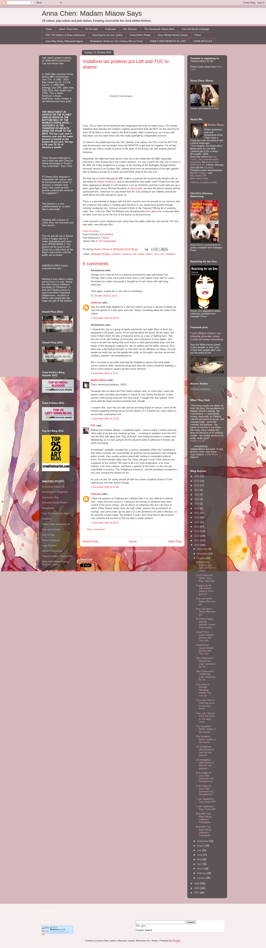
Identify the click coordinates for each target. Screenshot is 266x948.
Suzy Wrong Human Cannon (173, 35)
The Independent (107, 241)
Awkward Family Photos (54, 502)
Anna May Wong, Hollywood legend (64, 41)
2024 (197, 481)
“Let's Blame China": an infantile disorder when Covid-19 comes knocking (206, 336)
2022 (197, 490)
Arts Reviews (130, 29)
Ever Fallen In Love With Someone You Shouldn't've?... (205, 777)
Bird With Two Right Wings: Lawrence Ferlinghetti (204, 818)
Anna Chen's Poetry (140, 35)
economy (126, 254)
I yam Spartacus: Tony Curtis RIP (206, 800)
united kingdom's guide (59, 932)
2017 (197, 513)
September (203, 841)
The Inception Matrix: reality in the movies (206, 729)
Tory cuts (159, 254)
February (202, 873)
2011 (197, 540)
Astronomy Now (50, 497)
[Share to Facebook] (163, 249)
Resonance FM (198, 175)
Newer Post (90, 541)
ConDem (116, 254)
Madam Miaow (99, 380)
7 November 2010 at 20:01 (105, 522)
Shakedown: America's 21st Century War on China (116, 41)
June (200, 855)
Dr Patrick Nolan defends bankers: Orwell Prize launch (205, 623)
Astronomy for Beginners (55, 492)
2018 (197, 508)
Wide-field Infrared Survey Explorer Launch (55, 563)
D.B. (93, 425)
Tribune (105, 237)
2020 (197, 499)
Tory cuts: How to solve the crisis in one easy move (205, 704)
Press (198, 35)
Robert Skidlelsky (107, 181)
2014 (197, 526)
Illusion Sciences (51, 540)
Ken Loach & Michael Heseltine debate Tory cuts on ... (203, 690)
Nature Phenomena (52, 551)
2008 (197, 888)
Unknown (96, 302)
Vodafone (170, 254)
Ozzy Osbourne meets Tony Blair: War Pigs (205, 578)
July (199, 850)
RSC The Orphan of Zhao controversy (65, 35)
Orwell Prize (211, 454)
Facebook (108, 234)
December (202, 549)
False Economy (91, 231)
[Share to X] (159, 249)
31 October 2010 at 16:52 (104, 295)
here (148, 211)
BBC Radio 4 (201, 173)
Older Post (174, 541)
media (141, 254)
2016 (197, 517)
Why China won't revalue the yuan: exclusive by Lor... (205, 662)
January (201, 877)
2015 (197, 522)
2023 (197, 485)
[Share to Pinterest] (166, 249)
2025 (197, 476)
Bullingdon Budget (100, 254)
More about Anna (199, 178)
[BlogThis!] (156, 249)
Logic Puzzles (49, 545)
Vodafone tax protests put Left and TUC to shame (206, 566)
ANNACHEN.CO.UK (202, 61)
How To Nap (48, 534)
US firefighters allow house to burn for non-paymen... (205, 751)
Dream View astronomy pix (56, 524)
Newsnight (136, 188)
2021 (197, 494)
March (200, 868)
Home (49, 29)
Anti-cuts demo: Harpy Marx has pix (206, 601)
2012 (197, 536)
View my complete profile (203, 182)
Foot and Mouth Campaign (195, 29)
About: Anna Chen (68, 29)
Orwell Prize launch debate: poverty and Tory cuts (205, 636)
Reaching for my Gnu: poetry (107, 35)
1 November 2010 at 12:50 (105, 418)
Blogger (176, 940)
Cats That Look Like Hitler (55, 513)
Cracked (46, 518)
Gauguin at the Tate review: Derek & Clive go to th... (204, 589)
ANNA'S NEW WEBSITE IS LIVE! (168, 41)
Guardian (208, 167)
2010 (197, 545)
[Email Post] (146, 249)
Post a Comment (96, 529)
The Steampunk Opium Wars (159, 29)
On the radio (91, 29)
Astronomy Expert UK (53, 486)
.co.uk (57, 929)
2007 (197, 892)
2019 (197, 503)
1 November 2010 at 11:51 (104, 373)
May (199, 859)
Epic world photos (51, 529)
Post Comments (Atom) (139, 550)
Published (110, 29)
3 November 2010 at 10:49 (105, 487)
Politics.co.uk (197, 441)
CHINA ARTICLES (202, 41)
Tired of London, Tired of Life (57, 556)
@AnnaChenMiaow (200, 389)
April (199, 864)
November (202, 553)
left (134, 254)
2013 (197, 531)
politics (149, 254)
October (201, 558)
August (201, 845)
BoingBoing (48, 508)
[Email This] (153, 249)
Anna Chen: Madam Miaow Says (92, 13)
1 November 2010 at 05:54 (105, 318)
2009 (197, 883)
